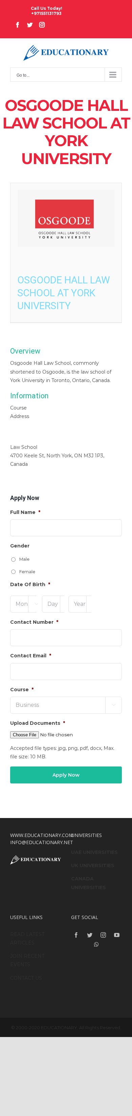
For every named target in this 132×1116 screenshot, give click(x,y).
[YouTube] (116, 935)
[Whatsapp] (96, 944)
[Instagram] (103, 935)
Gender (19, 546)
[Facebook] (76, 935)
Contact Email (30, 656)
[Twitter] (89, 935)
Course (22, 689)
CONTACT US (26, 978)
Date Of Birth (30, 584)
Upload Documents (37, 723)
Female (27, 571)
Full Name (25, 512)
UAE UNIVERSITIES (94, 852)
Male (24, 559)
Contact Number (34, 622)
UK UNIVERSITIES (92, 865)
